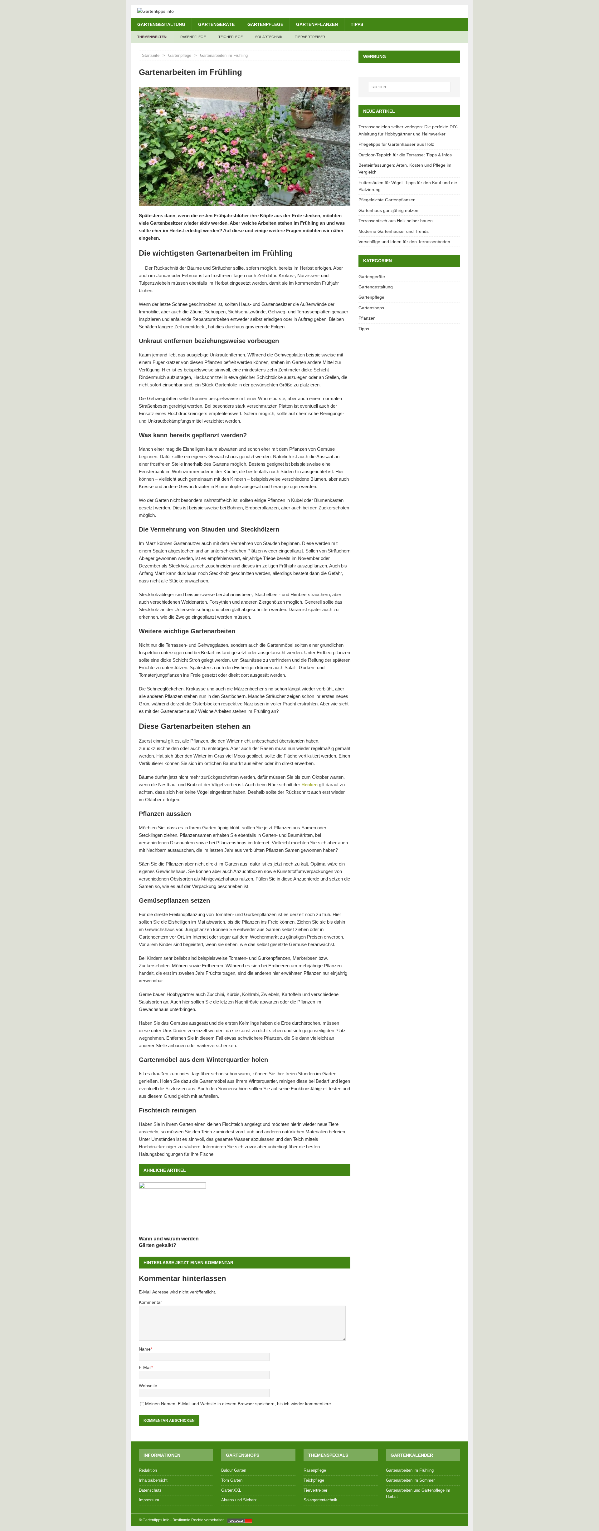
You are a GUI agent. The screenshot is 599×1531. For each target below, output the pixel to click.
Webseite (148, 1385)
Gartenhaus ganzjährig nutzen (388, 210)
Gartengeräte (216, 24)
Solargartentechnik (320, 1500)
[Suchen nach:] (409, 87)
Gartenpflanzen (317, 24)
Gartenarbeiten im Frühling (410, 1470)
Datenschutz (150, 1490)
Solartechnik (268, 37)
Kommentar (150, 1302)
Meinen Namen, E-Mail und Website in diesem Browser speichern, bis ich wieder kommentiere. (238, 1403)
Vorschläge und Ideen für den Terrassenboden (404, 241)
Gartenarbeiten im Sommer (410, 1480)
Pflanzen (367, 318)
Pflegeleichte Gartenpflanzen (387, 199)
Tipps (357, 24)
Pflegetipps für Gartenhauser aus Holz (396, 144)
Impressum (149, 1500)
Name (145, 1349)
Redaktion (148, 1470)
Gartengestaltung (161, 24)
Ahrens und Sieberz (239, 1500)
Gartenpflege (265, 24)
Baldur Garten (233, 1470)
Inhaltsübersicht (153, 1480)
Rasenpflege (193, 37)
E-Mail (145, 1367)
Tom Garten (231, 1480)
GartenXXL (231, 1490)
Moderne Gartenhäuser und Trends (393, 231)
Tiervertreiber (310, 37)
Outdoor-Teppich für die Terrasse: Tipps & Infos (405, 154)
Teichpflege (230, 37)
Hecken (309, 784)
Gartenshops (371, 307)
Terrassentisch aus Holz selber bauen (395, 220)
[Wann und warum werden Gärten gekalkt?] (172, 1207)
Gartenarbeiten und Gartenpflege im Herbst (418, 1493)
